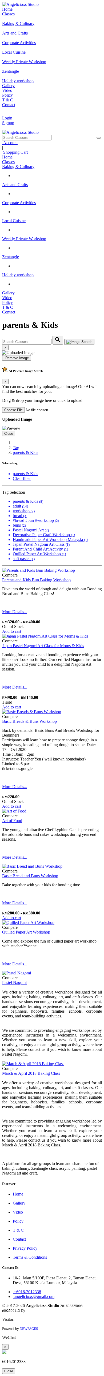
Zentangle (10, 257)
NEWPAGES (29, 1329)
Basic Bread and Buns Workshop (30, 876)
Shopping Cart (15, 152)
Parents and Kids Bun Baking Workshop (36, 580)
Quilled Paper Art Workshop (26, 932)
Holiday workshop (18, 275)
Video (7, 90)
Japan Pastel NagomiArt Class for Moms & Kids (43, 645)
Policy (7, 95)
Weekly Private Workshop (24, 238)
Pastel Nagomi (14, 982)
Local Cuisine (14, 220)
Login (7, 118)
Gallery (8, 85)
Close (8, 434)
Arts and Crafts (15, 184)
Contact (8, 104)
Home (7, 9)
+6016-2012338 (27, 1291)
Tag (16, 447)
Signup (8, 123)
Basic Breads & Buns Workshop (29, 721)
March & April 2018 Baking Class (31, 1073)
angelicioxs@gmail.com (33, 1296)
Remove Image (16, 358)
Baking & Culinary (18, 166)
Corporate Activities (19, 202)
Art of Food (12, 820)
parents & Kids (25, 452)
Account (10, 142)
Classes (8, 14)
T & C (7, 100)
